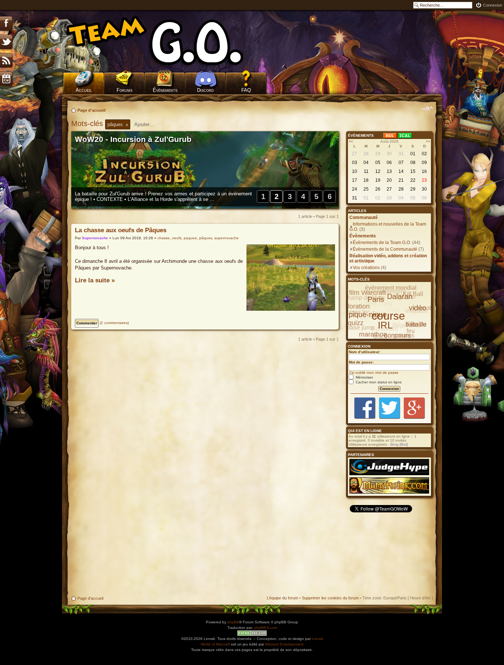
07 (401, 162)
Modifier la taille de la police (427, 108)
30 (389, 153)
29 (377, 153)
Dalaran (399, 296)
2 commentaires (114, 323)
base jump (360, 327)
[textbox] (149, 124)
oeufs (177, 238)
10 (354, 171)
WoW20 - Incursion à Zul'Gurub (133, 139)
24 (354, 189)
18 (366, 180)
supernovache (226, 238)
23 (424, 180)
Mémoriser (364, 377)
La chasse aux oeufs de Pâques (120, 230)
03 (354, 162)
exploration (353, 306)
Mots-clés (88, 123)
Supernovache (95, 238)
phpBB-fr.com (265, 628)
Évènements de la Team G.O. (382, 242)
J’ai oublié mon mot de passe (373, 372)
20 (389, 180)
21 (401, 180)
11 (366, 171)
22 (412, 180)
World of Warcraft (215, 644)
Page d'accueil (91, 110)
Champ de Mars (364, 298)
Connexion (492, 5)
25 (366, 189)
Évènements (165, 90)
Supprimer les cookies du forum (330, 598)
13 (389, 171)
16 (424, 171)
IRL (385, 325)
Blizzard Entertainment (284, 644)
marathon (373, 334)
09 (424, 162)
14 (401, 171)
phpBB (233, 622)
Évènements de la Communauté (385, 249)
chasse (164, 238)
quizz (355, 323)
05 (377, 162)
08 (412, 162)
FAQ (246, 90)
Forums (124, 90)
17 (354, 180)
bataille (416, 324)
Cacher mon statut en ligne (378, 382)
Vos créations (366, 267)
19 (377, 180)
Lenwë (317, 639)
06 (389, 162)
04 (366, 162)
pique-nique (368, 314)
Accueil (84, 90)
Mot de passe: (361, 362)
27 (354, 153)
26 (377, 189)
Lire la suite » (95, 280)
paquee (190, 238)
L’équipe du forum (282, 598)
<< (351, 141)
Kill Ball (413, 294)
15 (412, 171)
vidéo (417, 308)
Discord (205, 90)
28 (366, 153)
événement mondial (391, 288)
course (388, 316)
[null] (165, 40)
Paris (375, 299)
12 (377, 171)
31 (401, 153)
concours (397, 335)
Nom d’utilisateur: (364, 352)
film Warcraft (367, 292)
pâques (205, 238)
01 (412, 153)
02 (424, 153)
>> (428, 141)
